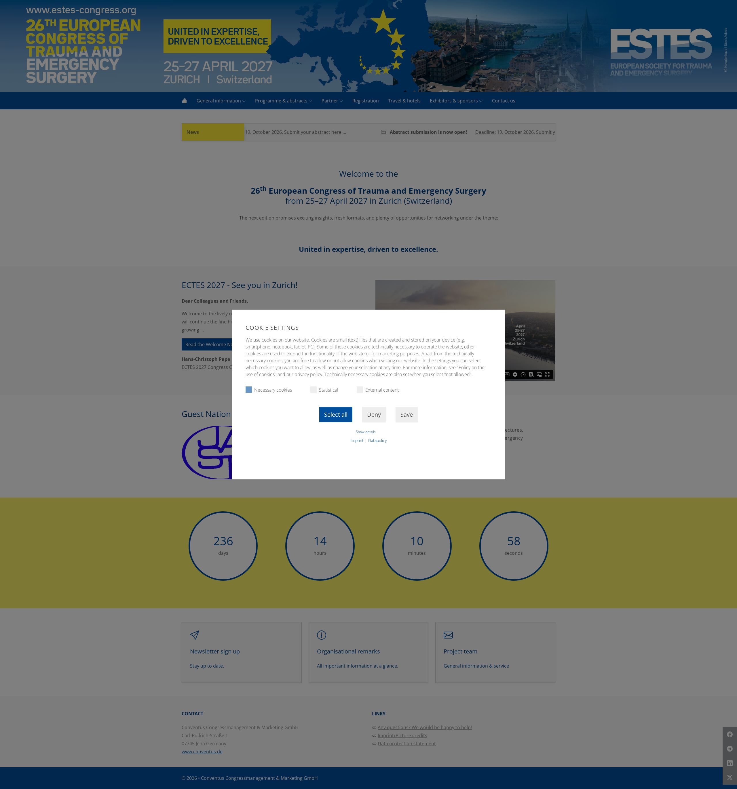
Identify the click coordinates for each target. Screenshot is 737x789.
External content (382, 390)
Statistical (328, 390)
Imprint (357, 440)
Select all (335, 414)
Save (406, 414)
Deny (374, 414)
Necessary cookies (273, 390)
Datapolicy (377, 440)
